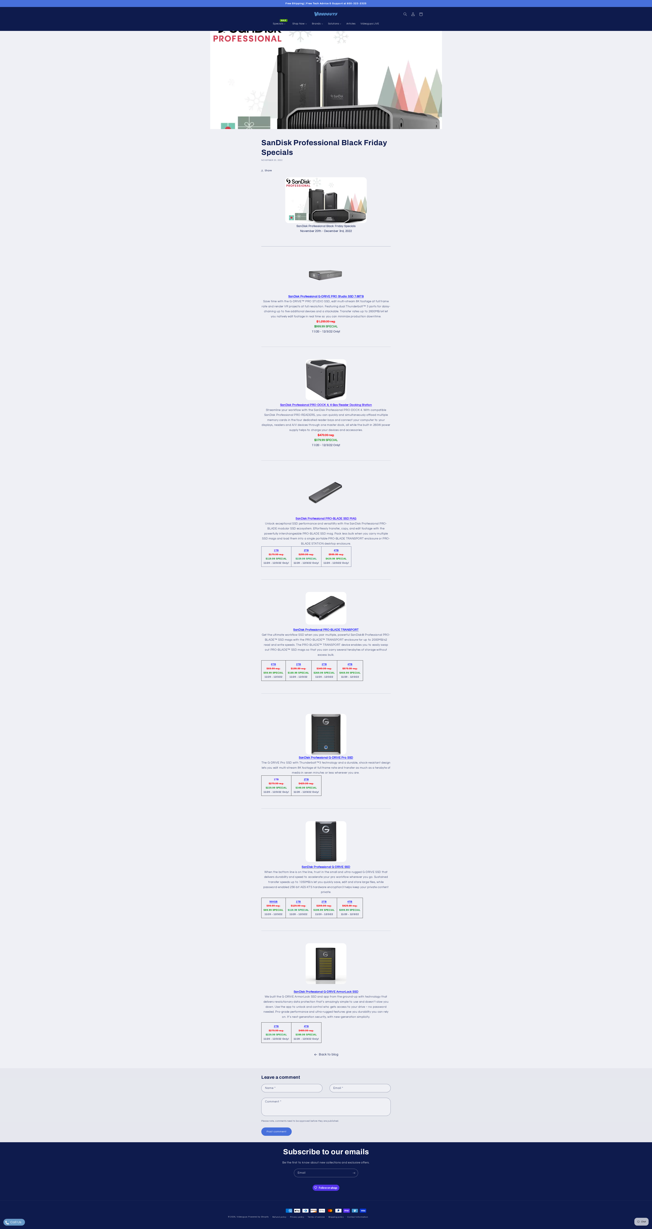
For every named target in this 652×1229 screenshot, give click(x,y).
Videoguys (242, 1217)
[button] (405, 14)
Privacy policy (297, 1217)
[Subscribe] (354, 1173)
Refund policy (279, 1217)
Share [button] (268, 170)
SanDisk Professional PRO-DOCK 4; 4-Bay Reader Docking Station (326, 404)
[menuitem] (280, 24)
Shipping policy (336, 1217)
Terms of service (316, 1217)
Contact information (357, 1217)
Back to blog (328, 1054)
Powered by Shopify (258, 1217)
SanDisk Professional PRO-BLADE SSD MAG (326, 518)
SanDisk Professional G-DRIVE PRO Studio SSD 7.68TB (326, 296)
